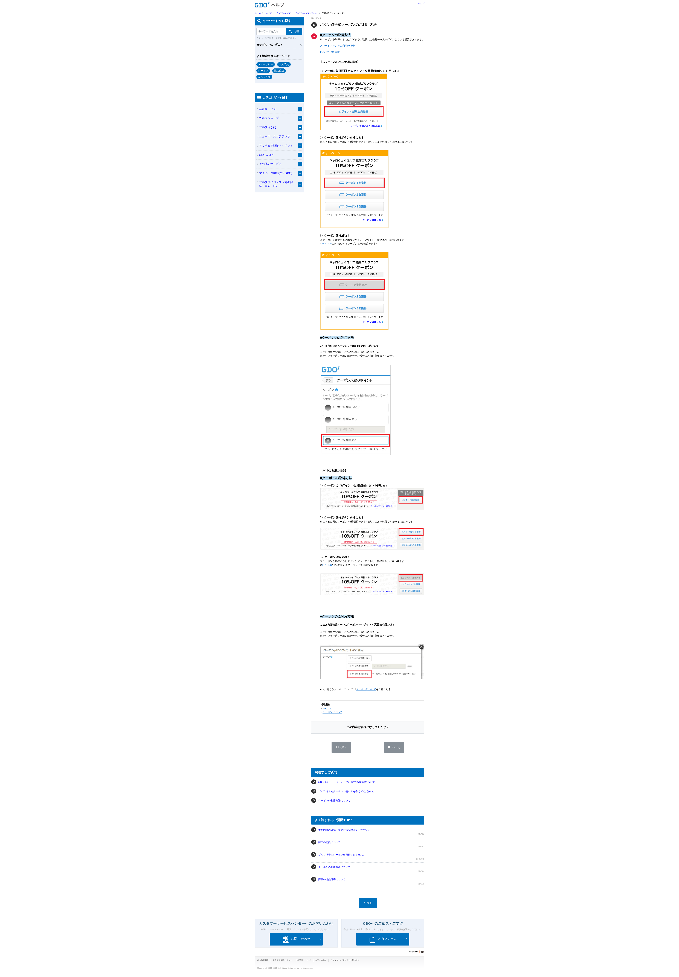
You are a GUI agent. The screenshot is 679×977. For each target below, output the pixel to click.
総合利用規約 (263, 960)
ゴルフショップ (282, 13)
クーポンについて (366, 689)
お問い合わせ (321, 960)
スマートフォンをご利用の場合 (337, 45)
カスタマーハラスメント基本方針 (345, 960)
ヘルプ (421, 3)
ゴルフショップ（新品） (306, 13)
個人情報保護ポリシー (282, 960)
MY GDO (327, 243)
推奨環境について (303, 960)
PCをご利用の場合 (330, 52)
